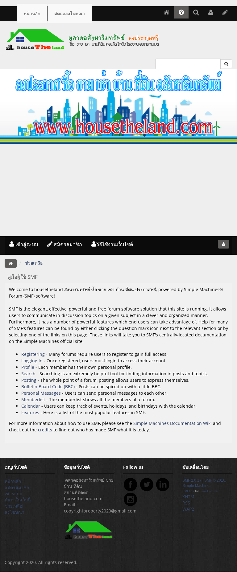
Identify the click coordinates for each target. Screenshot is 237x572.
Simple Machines (196, 486)
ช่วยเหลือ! (14, 506)
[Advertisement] (118, 190)
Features (30, 412)
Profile (27, 367)
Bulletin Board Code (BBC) (48, 386)
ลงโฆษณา (14, 512)
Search (28, 374)
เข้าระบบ (13, 493)
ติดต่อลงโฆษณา (69, 13)
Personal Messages (41, 393)
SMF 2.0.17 (192, 480)
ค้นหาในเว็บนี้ (18, 500)
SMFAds (188, 491)
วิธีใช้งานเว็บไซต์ (114, 244)
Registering (33, 354)
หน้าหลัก (32, 13)
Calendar (30, 406)
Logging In (32, 361)
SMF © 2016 (214, 480)
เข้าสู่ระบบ (26, 244)
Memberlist (33, 399)
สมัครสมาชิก (67, 244)
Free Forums (209, 491)
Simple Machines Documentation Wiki (172, 423)
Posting (28, 380)
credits (45, 430)
